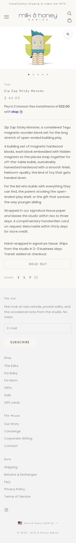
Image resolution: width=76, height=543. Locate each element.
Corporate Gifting (18, 438)
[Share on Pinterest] (30, 277)
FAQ (7, 482)
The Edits (11, 365)
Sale (7, 395)
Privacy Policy (14, 489)
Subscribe (20, 342)
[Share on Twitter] (24, 277)
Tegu (7, 84)
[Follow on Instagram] (6, 510)
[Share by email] (36, 277)
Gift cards (12, 402)
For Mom (11, 380)
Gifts (8, 387)
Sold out (38, 264)
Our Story (11, 424)
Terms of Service (17, 496)
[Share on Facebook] (18, 277)
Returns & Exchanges (20, 474)
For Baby (11, 373)
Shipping (11, 467)
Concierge (12, 431)
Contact (11, 446)
